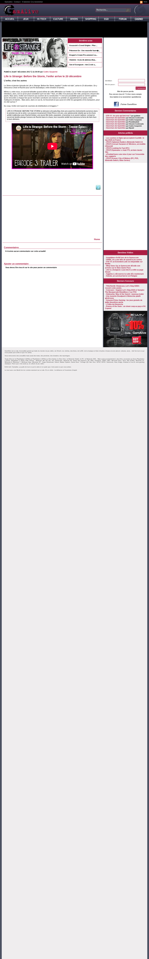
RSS (145, 2)
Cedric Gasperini (50, 72)
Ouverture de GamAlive (116, 118)
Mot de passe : (110, 84)
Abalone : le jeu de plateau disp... (82, 60)
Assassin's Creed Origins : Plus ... (83, 45)
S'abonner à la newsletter (32, 2)
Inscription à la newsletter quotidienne (125, 97)
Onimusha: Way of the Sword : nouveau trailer (125, 294)
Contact (17, 2)
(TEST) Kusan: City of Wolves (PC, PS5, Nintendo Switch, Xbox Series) (122, 159)
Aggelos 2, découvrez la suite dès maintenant (125, 274)
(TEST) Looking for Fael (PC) (117, 148)
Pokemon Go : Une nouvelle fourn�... (84, 51)
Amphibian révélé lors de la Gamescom (122, 258)
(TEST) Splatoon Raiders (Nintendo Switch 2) (124, 142)
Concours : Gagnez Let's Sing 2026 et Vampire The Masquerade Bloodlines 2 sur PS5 (124, 291)
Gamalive (9, 2)
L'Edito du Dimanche (114, 304)
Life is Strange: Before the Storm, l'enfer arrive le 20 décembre (42, 76)
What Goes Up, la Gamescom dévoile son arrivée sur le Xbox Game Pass (122, 267)
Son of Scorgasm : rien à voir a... (82, 65)
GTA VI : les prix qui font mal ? (118, 116)
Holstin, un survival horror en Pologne (121, 276)
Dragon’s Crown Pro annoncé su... (83, 55)
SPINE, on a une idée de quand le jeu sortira (124, 260)
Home (97, 239)
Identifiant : (109, 81)
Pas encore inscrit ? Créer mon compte (125, 94)
